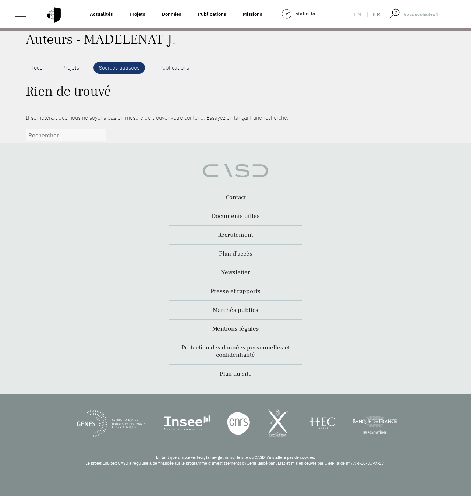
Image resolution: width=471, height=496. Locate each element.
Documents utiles (235, 216)
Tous (36, 67)
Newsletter (235, 272)
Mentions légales (235, 329)
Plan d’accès (235, 254)
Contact (236, 197)
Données (171, 14)
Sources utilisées (119, 67)
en (357, 14)
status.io (305, 14)
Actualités (101, 14)
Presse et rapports (235, 291)
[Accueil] (54, 15)
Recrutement (235, 235)
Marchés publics (235, 310)
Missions (252, 14)
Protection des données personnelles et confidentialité (235, 351)
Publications (212, 14)
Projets (137, 14)
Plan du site (236, 374)
